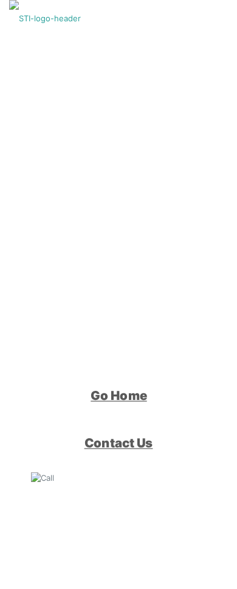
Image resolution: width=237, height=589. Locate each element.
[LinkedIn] (46, 525)
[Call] (46, 477)
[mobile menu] (220, 18)
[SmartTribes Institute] (45, 18)
